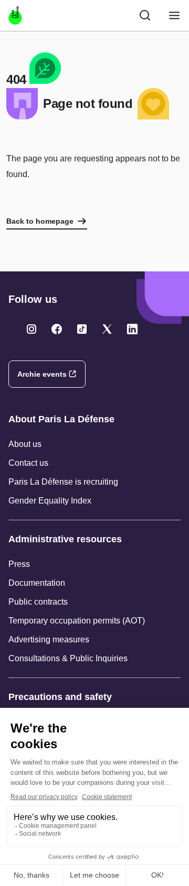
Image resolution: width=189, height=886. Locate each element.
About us (24, 444)
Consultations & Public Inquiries (68, 658)
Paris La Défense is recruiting (63, 481)
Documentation (36, 582)
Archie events (42, 374)
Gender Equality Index (49, 500)
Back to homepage (40, 221)
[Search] (145, 15)
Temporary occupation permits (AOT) (76, 620)
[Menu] (174, 15)
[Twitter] (31, 329)
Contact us (28, 462)
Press (19, 564)
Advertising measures (48, 639)
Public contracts (38, 601)
